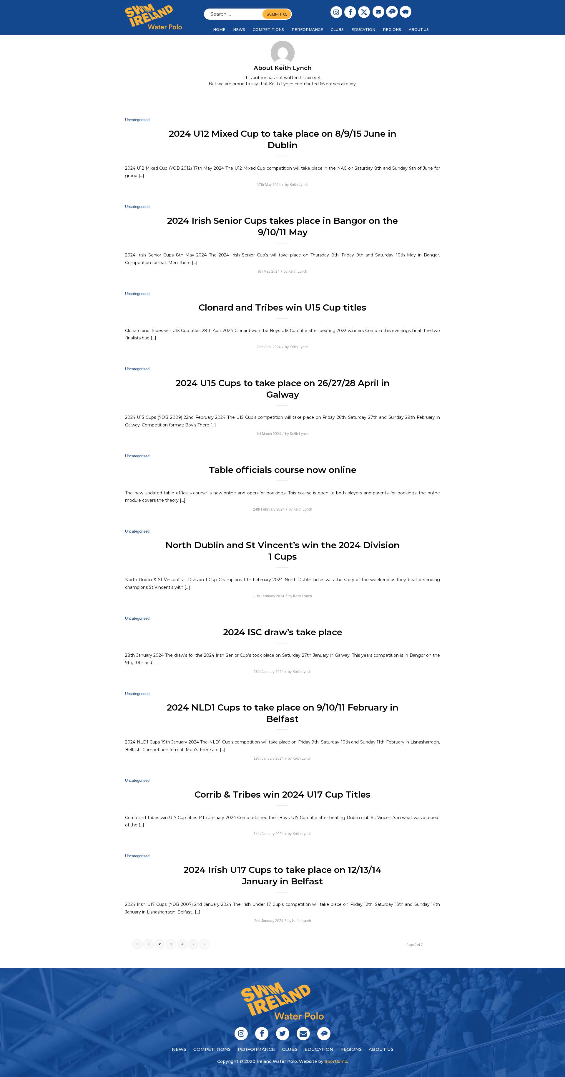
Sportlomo (336, 1061)
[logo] (153, 16)
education (319, 1049)
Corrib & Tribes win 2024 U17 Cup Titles (282, 794)
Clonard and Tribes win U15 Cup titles (282, 307)
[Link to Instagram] (336, 12)
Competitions (212, 1049)
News (179, 1049)
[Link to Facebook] (350, 12)
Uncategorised (137, 120)
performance (256, 1049)
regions (351, 1049)
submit (274, 14)
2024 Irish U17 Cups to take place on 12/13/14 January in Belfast (283, 875)
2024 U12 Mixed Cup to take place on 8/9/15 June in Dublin (282, 139)
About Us (381, 1049)
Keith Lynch (299, 185)
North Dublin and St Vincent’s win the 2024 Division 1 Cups (282, 551)
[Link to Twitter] (364, 12)
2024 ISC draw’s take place (282, 632)
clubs (290, 1049)
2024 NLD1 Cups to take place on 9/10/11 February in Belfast (282, 713)
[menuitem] (219, 30)
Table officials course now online (282, 469)
